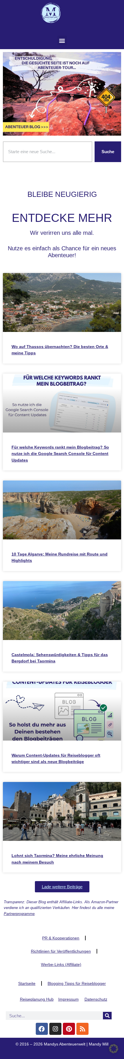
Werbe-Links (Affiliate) (61, 964)
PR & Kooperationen (60, 938)
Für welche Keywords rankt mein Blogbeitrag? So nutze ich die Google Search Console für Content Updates (60, 453)
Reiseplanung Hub (37, 999)
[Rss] (82, 1029)
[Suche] (107, 1015)
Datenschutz (95, 999)
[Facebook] (42, 1029)
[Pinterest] (69, 1029)
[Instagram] (55, 1029)
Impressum (68, 999)
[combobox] (47, 151)
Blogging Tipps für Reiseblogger (77, 983)
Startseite (26, 983)
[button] (62, 40)
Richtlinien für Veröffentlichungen (61, 951)
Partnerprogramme (19, 914)
